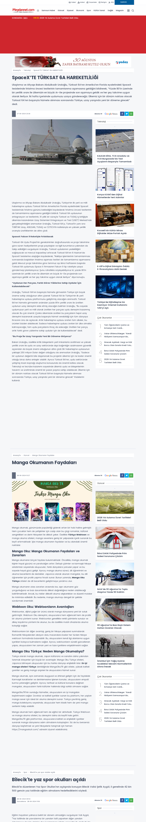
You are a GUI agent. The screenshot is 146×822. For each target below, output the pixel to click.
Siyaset (70, 10)
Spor (89, 10)
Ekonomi (80, 10)
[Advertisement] (73, 37)
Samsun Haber (48, 10)
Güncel (61, 10)
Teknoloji (27, 70)
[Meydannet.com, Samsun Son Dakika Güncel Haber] (23, 10)
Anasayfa (17, 70)
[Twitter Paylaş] (127, 114)
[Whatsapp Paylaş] (131, 114)
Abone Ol (98, 114)
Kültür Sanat (99, 10)
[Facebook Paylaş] (122, 114)
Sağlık (110, 10)
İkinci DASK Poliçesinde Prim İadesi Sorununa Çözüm (60, 17)
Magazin (120, 10)
